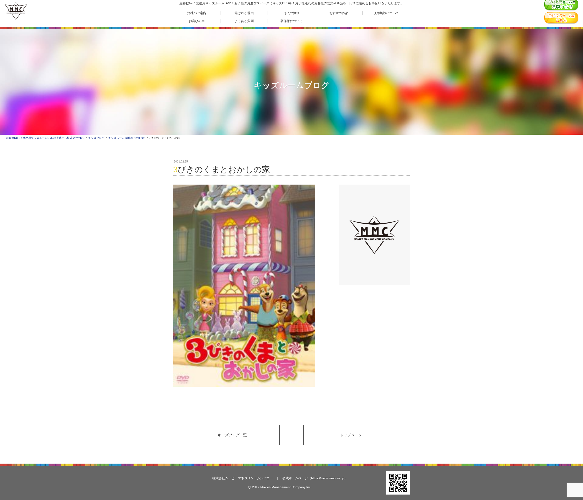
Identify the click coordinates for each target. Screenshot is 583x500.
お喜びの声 (197, 21)
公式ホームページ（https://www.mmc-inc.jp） (314, 478)
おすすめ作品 (338, 13)
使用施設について (386, 13)
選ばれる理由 (244, 13)
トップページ (351, 435)
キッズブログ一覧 (232, 435)
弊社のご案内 (196, 13)
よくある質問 (244, 21)
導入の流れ (291, 13)
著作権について (291, 21)
